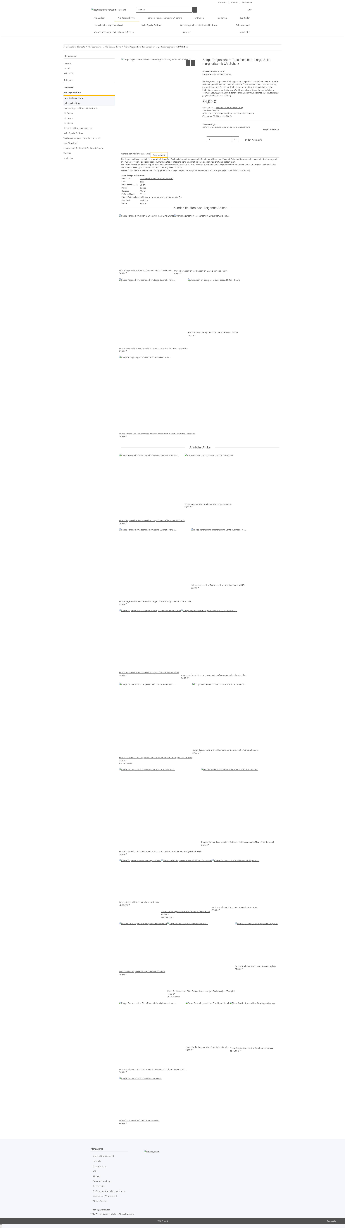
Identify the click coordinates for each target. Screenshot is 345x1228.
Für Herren (68, 118)
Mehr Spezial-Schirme (73, 133)
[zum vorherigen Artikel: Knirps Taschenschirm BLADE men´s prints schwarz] (190, 47)
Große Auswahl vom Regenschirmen (109, 1191)
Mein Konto (247, 2)
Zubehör (67, 153)
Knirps (143, 188)
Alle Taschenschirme (221, 74)
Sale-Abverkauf (70, 143)
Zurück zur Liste (69, 47)
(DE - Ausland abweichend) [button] (237, 127)
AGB (94, 1171)
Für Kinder (68, 123)
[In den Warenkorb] (123, 56)
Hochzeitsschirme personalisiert (78, 128)
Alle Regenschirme (72, 92)
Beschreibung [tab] (159, 155)
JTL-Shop (339, 1221)
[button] (238, 9)
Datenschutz (98, 1186)
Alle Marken (68, 87)
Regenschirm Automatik (103, 1156)
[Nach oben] (1, 1226)
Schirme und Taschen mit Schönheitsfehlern (83, 148)
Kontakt (234, 2)
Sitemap (96, 1176)
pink (142, 181)
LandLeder (68, 158)
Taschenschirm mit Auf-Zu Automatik (156, 178)
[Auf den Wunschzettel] (193, 63)
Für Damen (68, 113)
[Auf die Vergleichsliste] (188, 63)
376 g (142, 191)
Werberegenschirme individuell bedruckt (82, 138)
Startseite (222, 2)
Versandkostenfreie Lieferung (229, 107)
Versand (130, 1214)
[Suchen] (194, 10)
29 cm (143, 184)
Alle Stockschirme (72, 103)
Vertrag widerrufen (101, 1209)
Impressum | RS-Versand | (105, 1196)
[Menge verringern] (204, 139)
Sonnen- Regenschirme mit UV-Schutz (80, 108)
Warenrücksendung (101, 1181)
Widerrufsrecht (99, 1201)
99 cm (143, 194)
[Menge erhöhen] (234, 145)
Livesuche (97, 1161)
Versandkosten (99, 1166)
